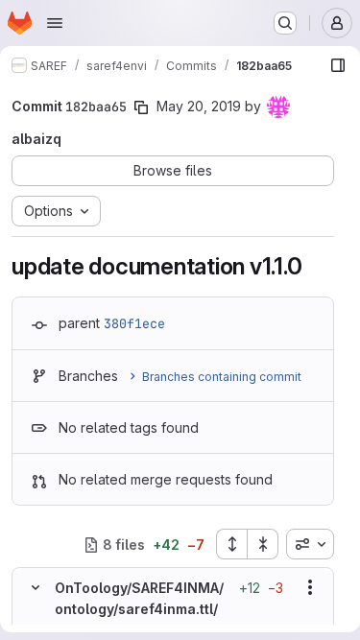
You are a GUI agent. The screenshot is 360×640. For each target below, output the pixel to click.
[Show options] (310, 587)
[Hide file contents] (35, 587)
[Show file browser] (338, 65)
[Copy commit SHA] (141, 107)
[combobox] (310, 544)
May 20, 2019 (198, 106)
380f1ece (134, 323)
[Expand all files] (231, 544)
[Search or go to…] (285, 23)
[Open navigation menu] (54, 23)
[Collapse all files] (263, 544)
